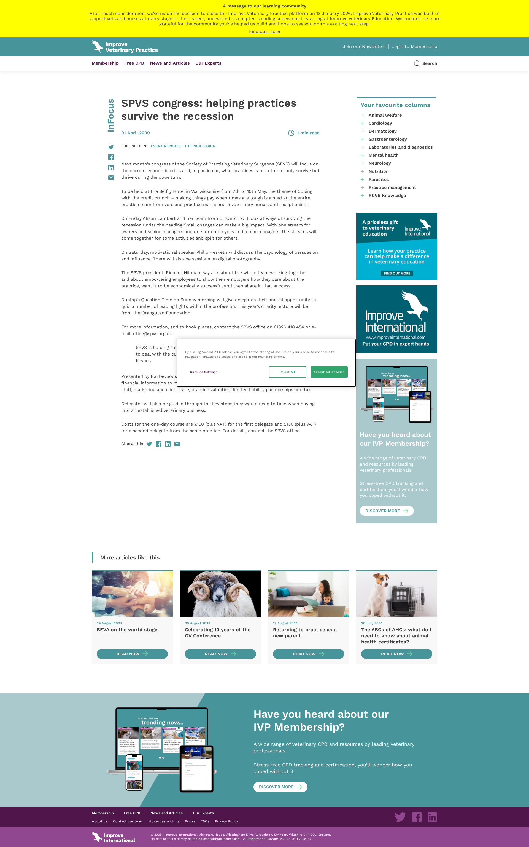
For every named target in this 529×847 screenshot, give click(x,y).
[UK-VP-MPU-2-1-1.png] (396, 246)
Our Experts (208, 63)
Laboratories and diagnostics (401, 147)
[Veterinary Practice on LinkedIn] (432, 817)
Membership (105, 63)
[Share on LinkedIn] (103, 167)
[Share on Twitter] (103, 147)
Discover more (382, 510)
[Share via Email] (103, 177)
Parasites (379, 179)
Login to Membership (414, 46)
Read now (128, 653)
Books (190, 821)
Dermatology (383, 131)
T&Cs (205, 821)
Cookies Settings (203, 372)
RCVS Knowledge (387, 195)
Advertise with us (164, 821)
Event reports (165, 146)
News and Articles (170, 63)
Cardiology (380, 123)
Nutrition (379, 171)
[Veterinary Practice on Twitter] (400, 817)
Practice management (392, 187)
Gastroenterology (388, 139)
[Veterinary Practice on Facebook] (417, 817)
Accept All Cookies (329, 372)
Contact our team (128, 821)
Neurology (380, 163)
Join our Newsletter (364, 46)
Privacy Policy (226, 821)
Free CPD (134, 63)
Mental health (384, 155)
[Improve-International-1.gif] (396, 319)
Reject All (287, 372)
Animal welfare (385, 115)
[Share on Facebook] (103, 157)
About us (99, 821)
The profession (199, 146)
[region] (266, 363)
